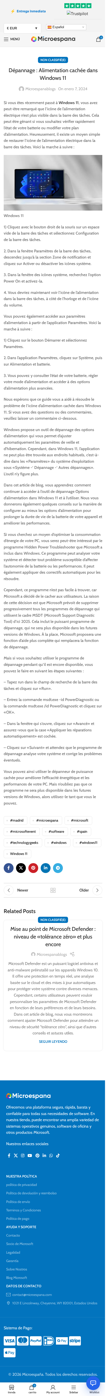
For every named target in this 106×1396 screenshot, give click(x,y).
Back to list (53, 890)
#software (56, 831)
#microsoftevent (23, 831)
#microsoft (79, 820)
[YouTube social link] (30, 1156)
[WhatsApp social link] (51, 1156)
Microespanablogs (40, 89)
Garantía (12, 1261)
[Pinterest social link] (33, 868)
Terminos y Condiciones (23, 1210)
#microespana (47, 820)
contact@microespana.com (32, 1294)
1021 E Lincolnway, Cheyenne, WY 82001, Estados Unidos (54, 1303)
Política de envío (18, 1202)
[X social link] (21, 868)
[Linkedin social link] (46, 868)
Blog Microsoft (16, 1277)
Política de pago (17, 1218)
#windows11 (88, 842)
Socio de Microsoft (19, 1244)
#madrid (16, 820)
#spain (82, 831)
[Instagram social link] (22, 1156)
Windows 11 (69, 102)
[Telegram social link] (58, 868)
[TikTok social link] (57, 1156)
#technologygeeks (24, 842)
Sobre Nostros (16, 1269)
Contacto (13, 1235)
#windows (59, 842)
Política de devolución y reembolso (31, 1193)
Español (58, 27)
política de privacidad (21, 1184)
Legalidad (13, 1252)
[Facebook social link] (9, 868)
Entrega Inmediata (28, 11)
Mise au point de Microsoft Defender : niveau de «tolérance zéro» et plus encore (53, 937)
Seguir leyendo (53, 1041)
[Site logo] (53, 39)
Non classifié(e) (53, 60)
